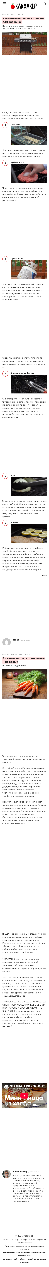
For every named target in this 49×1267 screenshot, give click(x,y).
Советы (5, 14)
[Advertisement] (24, 83)
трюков (35, 112)
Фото (44, 575)
